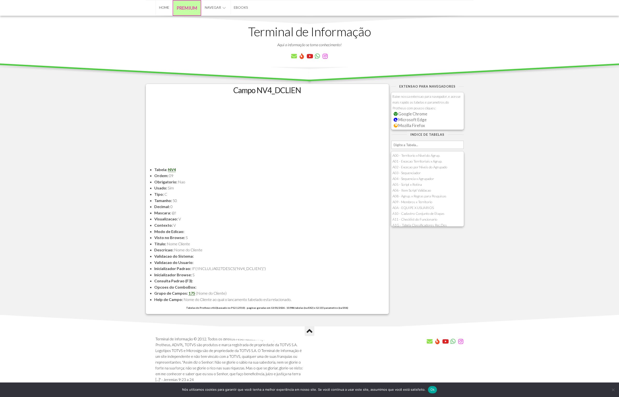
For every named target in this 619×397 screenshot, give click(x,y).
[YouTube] (309, 56)
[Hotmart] (302, 56)
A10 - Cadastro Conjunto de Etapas (418, 213)
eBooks (241, 7)
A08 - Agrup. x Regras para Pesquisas (419, 196)
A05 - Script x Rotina (407, 184)
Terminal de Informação (309, 31)
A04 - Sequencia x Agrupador (413, 179)
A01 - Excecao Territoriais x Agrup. (417, 161)
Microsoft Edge (412, 119)
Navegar (213, 7)
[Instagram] (325, 56)
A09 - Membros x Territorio (412, 202)
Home (164, 7)
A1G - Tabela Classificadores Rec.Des (419, 225)
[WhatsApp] (317, 56)
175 (192, 293)
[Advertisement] (267, 132)
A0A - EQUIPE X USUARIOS (413, 208)
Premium (187, 8)
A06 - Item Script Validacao (411, 190)
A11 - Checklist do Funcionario (414, 219)
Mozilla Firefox (411, 125)
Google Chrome (412, 113)
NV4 (172, 169)
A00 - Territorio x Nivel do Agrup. (416, 155)
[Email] (294, 56)
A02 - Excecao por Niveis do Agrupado (419, 167)
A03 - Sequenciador (406, 173)
